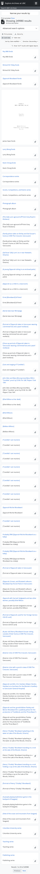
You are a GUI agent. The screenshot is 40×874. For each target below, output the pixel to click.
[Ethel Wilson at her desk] (11, 399)
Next (24, 871)
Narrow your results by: (20, 13)
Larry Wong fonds (9, 149)
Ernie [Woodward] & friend (12, 297)
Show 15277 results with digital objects (25, 46)
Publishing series (9, 855)
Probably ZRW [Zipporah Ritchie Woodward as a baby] (19, 535)
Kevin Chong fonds (9, 163)
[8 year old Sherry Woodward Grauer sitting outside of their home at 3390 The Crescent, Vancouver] (18, 634)
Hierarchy (20, 34)
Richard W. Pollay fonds (11, 65)
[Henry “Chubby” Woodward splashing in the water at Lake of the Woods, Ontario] (18, 732)
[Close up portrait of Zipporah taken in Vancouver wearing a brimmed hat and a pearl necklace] (19, 345)
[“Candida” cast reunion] (11, 440)
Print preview (8, 34)
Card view (7, 38)
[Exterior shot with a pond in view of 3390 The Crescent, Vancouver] (19, 668)
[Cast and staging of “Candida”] (13, 365)
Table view (16, 38)
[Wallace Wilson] (8, 426)
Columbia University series (12, 828)
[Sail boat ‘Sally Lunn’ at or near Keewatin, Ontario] (17, 254)
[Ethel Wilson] (7, 413)
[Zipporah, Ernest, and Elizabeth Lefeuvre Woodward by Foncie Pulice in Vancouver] (17, 582)
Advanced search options (13, 28)
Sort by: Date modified (12, 41)
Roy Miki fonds (8, 51)
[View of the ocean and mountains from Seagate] (20, 814)
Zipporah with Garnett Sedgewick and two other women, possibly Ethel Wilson (19, 599)
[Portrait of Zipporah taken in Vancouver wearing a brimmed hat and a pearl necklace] (20, 325)
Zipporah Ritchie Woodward (12, 507)
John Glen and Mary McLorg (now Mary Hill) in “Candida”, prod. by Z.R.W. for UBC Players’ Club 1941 (19, 380)
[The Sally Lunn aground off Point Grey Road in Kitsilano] (19, 218)
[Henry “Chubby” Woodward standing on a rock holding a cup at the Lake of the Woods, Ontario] (20, 765)
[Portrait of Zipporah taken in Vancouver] (17, 568)
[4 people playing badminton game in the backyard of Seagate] (17, 798)
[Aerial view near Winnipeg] (12, 311)
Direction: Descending (30, 41)
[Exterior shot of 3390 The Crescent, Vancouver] (19, 653)
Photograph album (9, 203)
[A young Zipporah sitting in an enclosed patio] (19, 269)
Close (13, 18)
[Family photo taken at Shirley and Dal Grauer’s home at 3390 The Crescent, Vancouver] (19, 235)
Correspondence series (11, 176)
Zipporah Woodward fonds (12, 78)
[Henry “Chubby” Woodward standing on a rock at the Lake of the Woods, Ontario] (19, 749)
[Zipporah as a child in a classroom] (15, 284)
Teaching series (8, 842)
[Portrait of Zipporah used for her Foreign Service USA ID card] (20, 616)
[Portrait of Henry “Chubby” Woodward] (17, 783)
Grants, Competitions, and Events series (17, 190)
